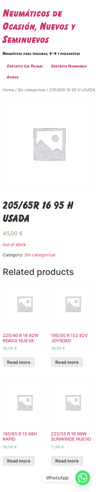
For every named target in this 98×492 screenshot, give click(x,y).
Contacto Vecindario (69, 66)
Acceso (13, 77)
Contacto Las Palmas (25, 66)
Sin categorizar (31, 89)
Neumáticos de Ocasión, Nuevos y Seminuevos (39, 26)
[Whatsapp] (82, 477)
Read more (18, 362)
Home (8, 89)
